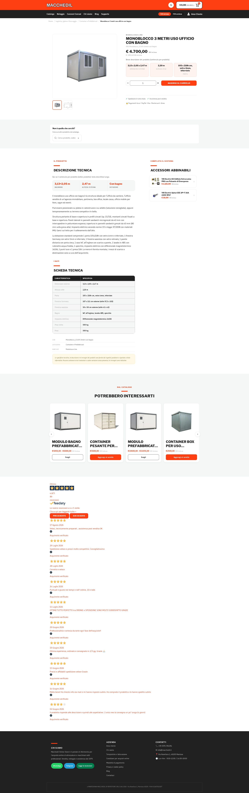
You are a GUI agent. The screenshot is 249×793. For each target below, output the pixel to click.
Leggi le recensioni (85, 766)
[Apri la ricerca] (171, 5)
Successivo (79, 516)
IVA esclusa (177, 14)
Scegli (105, 457)
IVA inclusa (164, 14)
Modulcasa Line (71, 349)
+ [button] (158, 83)
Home (51, 21)
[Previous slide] (51, 434)
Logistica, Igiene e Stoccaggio (66, 21)
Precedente (59, 516)
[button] (57, 105)
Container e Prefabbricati (88, 21)
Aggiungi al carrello (179, 83)
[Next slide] (197, 434)
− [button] (128, 83)
